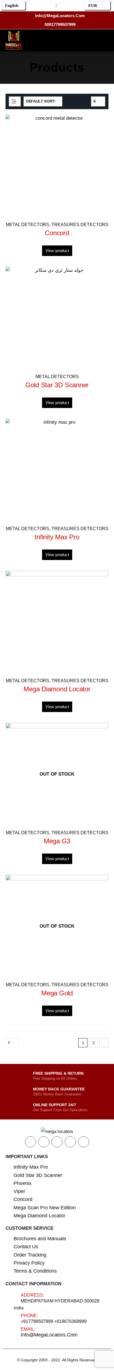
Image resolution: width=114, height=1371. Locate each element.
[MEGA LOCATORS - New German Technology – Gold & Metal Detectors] (14, 40)
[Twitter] (44, 39)
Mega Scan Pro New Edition (45, 1207)
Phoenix (23, 1183)
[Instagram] (68, 39)
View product (57, 250)
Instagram (70, 1141)
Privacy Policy (29, 1263)
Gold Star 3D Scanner (38, 1175)
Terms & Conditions (35, 1271)
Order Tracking (30, 1255)
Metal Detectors (27, 224)
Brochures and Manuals (40, 1238)
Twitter (43, 1141)
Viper (19, 1191)
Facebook (30, 1141)
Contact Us (26, 1246)
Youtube (57, 1141)
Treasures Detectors (79, 224)
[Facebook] (31, 39)
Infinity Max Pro (31, 1167)
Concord (23, 1199)
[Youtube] (56, 39)
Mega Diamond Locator (39, 1215)
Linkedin (83, 1141)
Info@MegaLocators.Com (49, 1335)
